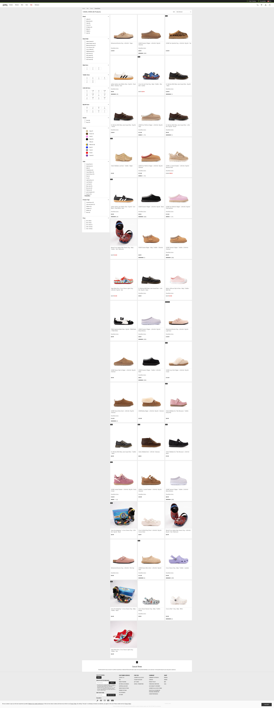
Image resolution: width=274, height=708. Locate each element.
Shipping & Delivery (123, 686)
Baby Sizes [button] (85, 65)
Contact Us (121, 677)
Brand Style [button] (85, 38)
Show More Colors (115, 48)
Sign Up (99, 677)
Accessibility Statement (154, 686)
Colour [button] (84, 128)
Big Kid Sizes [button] (86, 104)
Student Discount (138, 679)
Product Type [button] (86, 199)
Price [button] (84, 218)
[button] (87, 195)
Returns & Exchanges (124, 684)
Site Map (121, 694)
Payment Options (123, 690)
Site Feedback (122, 692)
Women (165, 679)
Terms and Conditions (154, 684)
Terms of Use (111, 687)
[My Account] (266, 5)
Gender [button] (84, 117)
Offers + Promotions (138, 684)
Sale (31, 5)
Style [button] (84, 161)
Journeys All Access (139, 677)
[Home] (5, 5)
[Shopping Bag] (270, 5)
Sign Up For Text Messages (102, 680)
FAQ (120, 679)
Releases (37, 5)
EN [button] (270, 1)
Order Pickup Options (124, 688)
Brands (166, 677)
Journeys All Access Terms (155, 688)
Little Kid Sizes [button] (86, 88)
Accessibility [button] (263, 1)
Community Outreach (154, 677)
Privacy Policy (152, 681)
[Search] (258, 5)
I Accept (266, 704)
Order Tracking (252, 1)
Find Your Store (100, 692)
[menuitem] (11, 5)
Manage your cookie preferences (35, 703)
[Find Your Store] (262, 5)
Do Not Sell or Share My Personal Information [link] (154, 691)
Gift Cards (136, 681)
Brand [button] (84, 16)
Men (165, 681)
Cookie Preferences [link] (153, 694)
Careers (151, 679)
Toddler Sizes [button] (86, 75)
